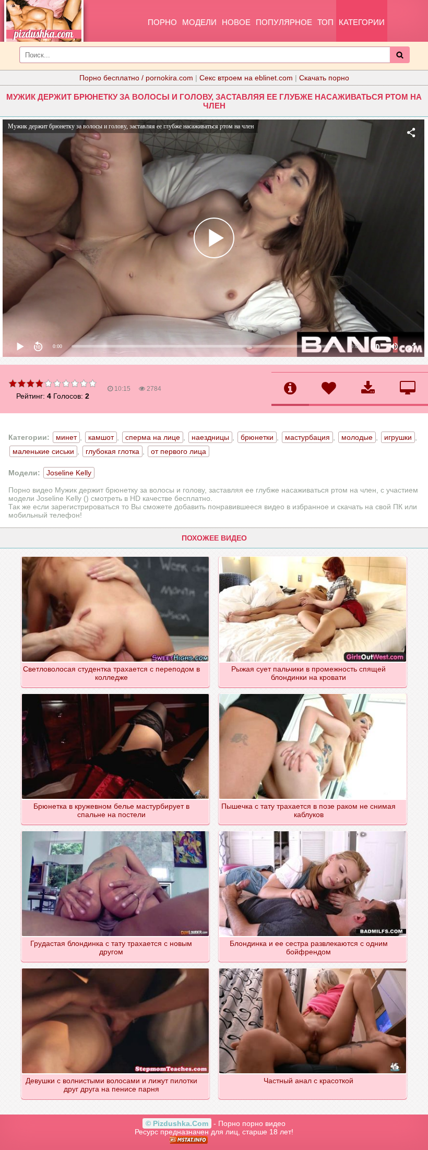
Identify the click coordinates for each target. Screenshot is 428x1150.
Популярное (284, 22)
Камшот (101, 437)
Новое (236, 22)
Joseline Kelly (68, 473)
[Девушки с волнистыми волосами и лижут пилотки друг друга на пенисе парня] (115, 969)
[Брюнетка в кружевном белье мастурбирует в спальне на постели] (115, 694)
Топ (325, 22)
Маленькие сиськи (43, 451)
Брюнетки (257, 437)
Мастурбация (307, 437)
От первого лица (178, 451)
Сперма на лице (152, 437)
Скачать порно (324, 78)
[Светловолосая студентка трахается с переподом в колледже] (115, 557)
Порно (162, 22)
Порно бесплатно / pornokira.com (136, 78)
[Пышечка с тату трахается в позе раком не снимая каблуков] (313, 694)
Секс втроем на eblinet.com (246, 78)
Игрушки (398, 437)
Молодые (357, 437)
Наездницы (210, 437)
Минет (66, 437)
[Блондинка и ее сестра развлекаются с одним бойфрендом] (313, 832)
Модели (199, 22)
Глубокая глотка (112, 451)
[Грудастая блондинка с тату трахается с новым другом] (115, 832)
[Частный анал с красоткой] (313, 969)
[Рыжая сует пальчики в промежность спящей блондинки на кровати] (313, 557)
